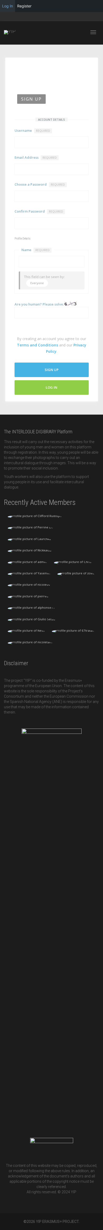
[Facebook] (8, 16)
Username (32, 130)
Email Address (36, 157)
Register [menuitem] (24, 6)
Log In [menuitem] (7, 6)
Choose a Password (40, 184)
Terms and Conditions (37, 345)
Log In (51, 387)
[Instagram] (17, 16)
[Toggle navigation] (93, 32)
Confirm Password (39, 211)
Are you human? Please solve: (40, 304)
